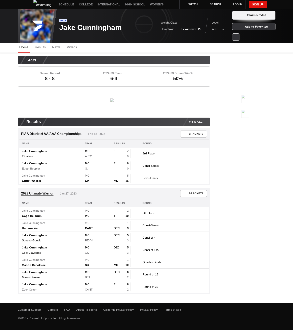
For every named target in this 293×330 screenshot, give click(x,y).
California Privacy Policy (118, 309)
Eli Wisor (27, 156)
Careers (53, 309)
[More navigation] (173, 4)
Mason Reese (31, 277)
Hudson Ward (31, 228)
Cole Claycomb (31, 252)
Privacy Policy (149, 309)
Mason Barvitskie (34, 265)
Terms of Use (172, 309)
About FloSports (86, 309)
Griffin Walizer (31, 180)
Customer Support (29, 309)
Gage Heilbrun (32, 215)
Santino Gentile (31, 240)
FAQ (67, 309)
